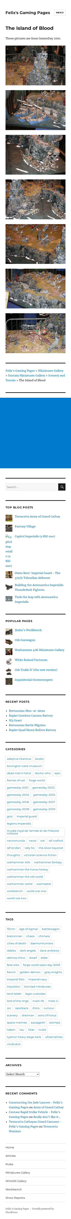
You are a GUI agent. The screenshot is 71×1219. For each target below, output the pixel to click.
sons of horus (47, 1015)
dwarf (33, 957)
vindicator (14, 1044)
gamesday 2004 (18, 794)
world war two (16, 898)
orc (9, 1008)
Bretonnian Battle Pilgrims (27, 725)
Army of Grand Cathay (48, 1107)
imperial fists (15, 979)
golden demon (30, 972)
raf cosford (56, 840)
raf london (14, 848)
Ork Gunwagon (25, 640)
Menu (60, 12)
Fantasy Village (25, 526)
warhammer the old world (25, 876)
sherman (28, 1015)
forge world (37, 780)
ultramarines (54, 1037)
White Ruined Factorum (31, 660)
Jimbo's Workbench (28, 630)
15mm (11, 929)
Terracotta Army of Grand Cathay (37, 516)
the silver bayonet (51, 848)
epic (57, 773)
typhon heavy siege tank (24, 1037)
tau (21, 1029)
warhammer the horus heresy (27, 869)
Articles (11, 1155)
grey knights (53, 972)
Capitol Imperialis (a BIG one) (35, 536)
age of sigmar (28, 929)
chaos (30, 936)
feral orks (13, 965)
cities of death (16, 943)
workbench (15, 891)
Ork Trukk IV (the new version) (36, 670)
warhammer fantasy (48, 862)
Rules (9, 1164)
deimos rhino (16, 957)
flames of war (16, 780)
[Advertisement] (35, 433)
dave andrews (49, 950)
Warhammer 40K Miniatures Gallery (39, 650)
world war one (36, 891)
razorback (21, 1008)
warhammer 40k (18, 862)
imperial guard (27, 816)
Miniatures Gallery (18, 1172)
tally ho (30, 848)
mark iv (53, 1001)
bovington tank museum (24, 766)
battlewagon (51, 929)
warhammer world (19, 884)
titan (31, 1029)
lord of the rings (18, 1001)
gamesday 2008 (18, 809)
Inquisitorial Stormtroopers (34, 679)
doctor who (43, 773)
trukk (42, 1029)
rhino (36, 1008)
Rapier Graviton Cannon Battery (31, 715)
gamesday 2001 (17, 787)
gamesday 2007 (44, 802)
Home (10, 1147)
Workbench (14, 1189)
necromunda (16, 840)
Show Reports (15, 1197)
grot (10, 816)
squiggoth (38, 1022)
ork (42, 840)
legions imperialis (19, 823)
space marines (17, 1022)
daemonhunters (41, 943)
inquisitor (13, 986)
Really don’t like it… (47, 1117)
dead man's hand (19, 773)
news (32, 840)
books (39, 758)
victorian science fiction (40, 855)
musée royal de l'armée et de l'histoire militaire (33, 832)
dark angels (28, 950)
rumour (49, 1008)
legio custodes (35, 993)
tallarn (11, 1029)
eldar (44, 957)
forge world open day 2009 (41, 965)
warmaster (43, 884)
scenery (12, 1015)
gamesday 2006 (18, 802)
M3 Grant (15, 720)
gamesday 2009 (44, 809)
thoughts (13, 855)
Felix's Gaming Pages (28, 12)
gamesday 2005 (44, 794)
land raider (14, 993)
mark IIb (38, 1001)
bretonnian (14, 936)
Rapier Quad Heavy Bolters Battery (32, 730)
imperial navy (37, 979)
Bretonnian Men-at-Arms (27, 710)
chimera (44, 936)
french (11, 972)
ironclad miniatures (37, 986)
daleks (11, 950)
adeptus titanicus (19, 758)
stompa (54, 1022)
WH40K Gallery (16, 1181)
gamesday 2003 (43, 787)
